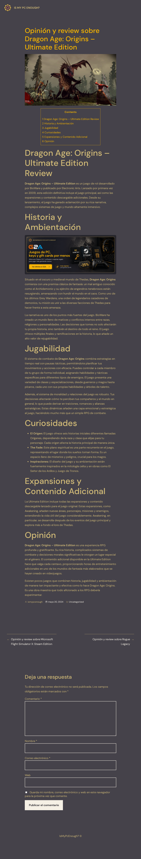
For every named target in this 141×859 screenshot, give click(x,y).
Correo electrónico (37, 758)
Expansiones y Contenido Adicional (64, 137)
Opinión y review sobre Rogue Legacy (111, 641)
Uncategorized (76, 601)
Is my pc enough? (27, 8)
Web (28, 775)
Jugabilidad (50, 128)
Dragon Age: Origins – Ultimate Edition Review (70, 119)
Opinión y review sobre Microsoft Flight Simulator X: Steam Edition (32, 641)
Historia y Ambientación (58, 123)
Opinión (48, 141)
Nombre (31, 741)
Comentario (33, 699)
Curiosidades (51, 132)
